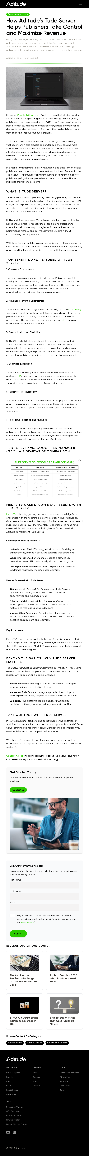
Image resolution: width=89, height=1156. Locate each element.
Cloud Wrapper (13, 1073)
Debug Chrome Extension (17, 1124)
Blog (62, 1090)
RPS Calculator (13, 1120)
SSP (19, 376)
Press (35, 1081)
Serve (8, 1085)
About (35, 1073)
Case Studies (65, 1085)
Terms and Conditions (69, 1073)
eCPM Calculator (13, 1115)
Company (37, 1067)
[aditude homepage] (17, 1059)
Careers (36, 1077)
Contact (36, 1085)
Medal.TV (11, 514)
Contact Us (18, 790)
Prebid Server (12, 1090)
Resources (65, 1067)
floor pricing (74, 309)
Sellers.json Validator (15, 1107)
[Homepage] (16, 4)
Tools (9, 1101)
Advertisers (11, 1094)
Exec (8, 1081)
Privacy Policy (27, 922)
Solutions (11, 1067)
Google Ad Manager (28, 115)
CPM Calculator (13, 1111)
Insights (9, 1077)
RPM (64, 320)
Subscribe (64, 1081)
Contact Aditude (15, 755)
